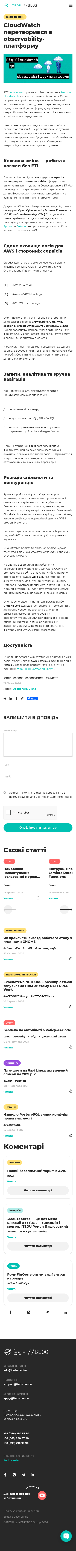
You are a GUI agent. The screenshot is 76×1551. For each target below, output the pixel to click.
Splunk (8, 226)
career (13, 1231)
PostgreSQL (13, 1125)
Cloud (19, 677)
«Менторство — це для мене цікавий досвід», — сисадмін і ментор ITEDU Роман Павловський (37, 1223)
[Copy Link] (22, 698)
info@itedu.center (15, 1370)
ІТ (31, 948)
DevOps (26, 1231)
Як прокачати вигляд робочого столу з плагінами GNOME (38, 940)
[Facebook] (16, 698)
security (20, 1036)
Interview (41, 1231)
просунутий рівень (53, 1036)
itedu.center (12, 1460)
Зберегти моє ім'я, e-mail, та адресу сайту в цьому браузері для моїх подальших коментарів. (40, 794)
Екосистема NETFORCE (21, 974)
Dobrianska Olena (24, 688)
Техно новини (15, 16)
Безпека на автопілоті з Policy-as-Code (37, 1030)
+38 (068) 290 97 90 (16, 1438)
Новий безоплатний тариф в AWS (36, 1171)
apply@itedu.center (16, 1398)
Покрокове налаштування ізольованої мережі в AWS (21, 873)
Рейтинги (12, 1063)
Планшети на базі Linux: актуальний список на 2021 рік (36, 1072)
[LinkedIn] (10, 698)
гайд (33, 1036)
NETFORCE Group (16, 996)
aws (8, 677)
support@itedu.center (18, 1384)
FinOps (24, 1283)
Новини (11, 1107)
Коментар (10, 730)
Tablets (21, 1080)
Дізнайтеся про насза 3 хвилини (17, 1496)
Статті (9, 861)
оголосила (17, 92)
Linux (8, 948)
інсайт (21, 948)
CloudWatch (35, 677)
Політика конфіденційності (21, 1511)
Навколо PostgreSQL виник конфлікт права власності (36, 1116)
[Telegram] (5, 698)
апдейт (53, 677)
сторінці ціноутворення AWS (35, 669)
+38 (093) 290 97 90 (16, 1443)
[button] (70, 5)
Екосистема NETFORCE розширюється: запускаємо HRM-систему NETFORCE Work (38, 986)
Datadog (22, 226)
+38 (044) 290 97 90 (16, 1433)
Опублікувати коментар (38, 827)
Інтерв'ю (15, 1210)
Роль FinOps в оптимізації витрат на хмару (36, 1276)
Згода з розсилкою (16, 1516)
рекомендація (46, 948)
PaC (8, 1036)
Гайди (13, 1266)
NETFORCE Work (43, 996)
